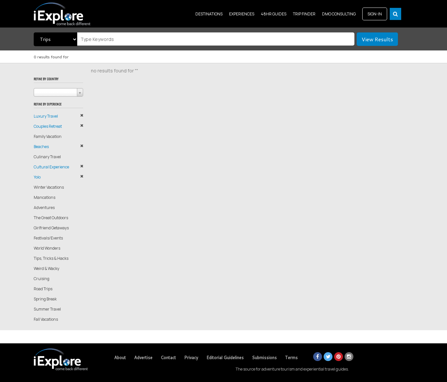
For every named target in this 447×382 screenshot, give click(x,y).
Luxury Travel (46, 116)
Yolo (37, 177)
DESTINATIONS (209, 14)
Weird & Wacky (46, 268)
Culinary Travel (47, 157)
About (120, 357)
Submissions (264, 357)
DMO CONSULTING (339, 14)
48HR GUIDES (273, 14)
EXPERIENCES (241, 14)
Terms (291, 357)
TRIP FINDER (304, 14)
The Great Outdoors (51, 217)
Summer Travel (47, 309)
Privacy (191, 357)
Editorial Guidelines (225, 357)
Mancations (44, 197)
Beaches (41, 146)
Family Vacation (48, 136)
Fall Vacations (46, 319)
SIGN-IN (374, 14)
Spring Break (45, 299)
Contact (168, 357)
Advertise (143, 357)
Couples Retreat (48, 126)
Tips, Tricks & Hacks (51, 258)
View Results (377, 39)
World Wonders (47, 248)
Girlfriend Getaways (51, 228)
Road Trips (43, 289)
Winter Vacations (49, 187)
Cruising (41, 278)
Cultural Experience (51, 167)
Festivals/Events (48, 238)
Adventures (44, 207)
